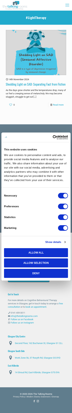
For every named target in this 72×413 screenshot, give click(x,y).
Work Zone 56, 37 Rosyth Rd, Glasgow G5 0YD (37, 357)
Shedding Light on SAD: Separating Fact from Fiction (36, 84)
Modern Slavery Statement (38, 397)
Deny (36, 273)
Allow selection (36, 262)
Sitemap (55, 397)
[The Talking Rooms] (15, 5)
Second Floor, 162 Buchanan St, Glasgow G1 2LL (39, 343)
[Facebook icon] (34, 401)
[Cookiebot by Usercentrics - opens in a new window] (52, 137)
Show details (53, 241)
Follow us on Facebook (22, 319)
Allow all (36, 252)
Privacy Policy (19, 397)
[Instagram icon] (38, 401)
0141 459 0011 (18, 312)
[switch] (63, 206)
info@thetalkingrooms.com (24, 316)
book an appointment (36, 307)
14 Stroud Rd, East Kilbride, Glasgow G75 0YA (37, 372)
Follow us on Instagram (22, 322)
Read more (58, 104)
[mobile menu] (67, 5)
